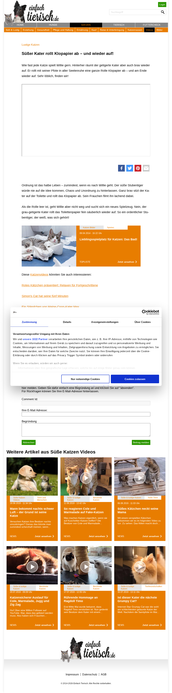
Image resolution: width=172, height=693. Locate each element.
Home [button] (20, 24)
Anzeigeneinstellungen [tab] (104, 321)
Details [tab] (67, 321)
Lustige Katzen (30, 44)
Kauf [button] (94, 30)
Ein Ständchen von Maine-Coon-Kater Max (50, 306)
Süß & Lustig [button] (12, 30)
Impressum (72, 674)
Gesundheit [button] (43, 30)
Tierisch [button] (118, 24)
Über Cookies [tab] (143, 321)
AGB (103, 674)
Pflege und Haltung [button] (63, 30)
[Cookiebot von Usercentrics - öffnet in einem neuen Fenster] (144, 312)
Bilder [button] (160, 30)
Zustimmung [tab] (29, 321)
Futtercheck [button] (151, 24)
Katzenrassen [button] (135, 30)
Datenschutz (89, 674)
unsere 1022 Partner (35, 339)
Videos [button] (149, 30)
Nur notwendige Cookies (85, 378)
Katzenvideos (39, 274)
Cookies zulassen (135, 378)
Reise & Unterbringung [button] (112, 30)
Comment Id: (30, 399)
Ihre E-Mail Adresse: (34, 410)
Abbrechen (28, 442)
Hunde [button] (53, 24)
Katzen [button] (86, 24)
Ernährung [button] (82, 30)
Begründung (29, 421)
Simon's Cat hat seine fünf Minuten (45, 296)
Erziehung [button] (28, 30)
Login (162, 4)
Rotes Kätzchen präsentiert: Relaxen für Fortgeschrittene (60, 285)
